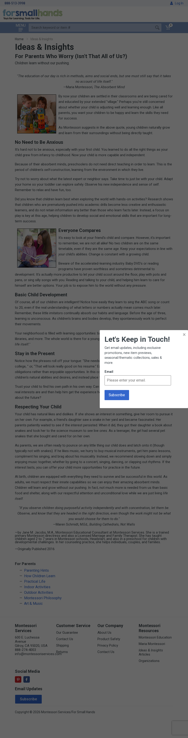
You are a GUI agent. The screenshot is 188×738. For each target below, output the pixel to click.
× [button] (184, 334)
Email (109, 372)
